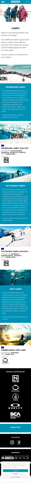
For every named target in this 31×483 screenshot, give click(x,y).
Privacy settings (15, 477)
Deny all (16, 474)
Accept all (15, 470)
